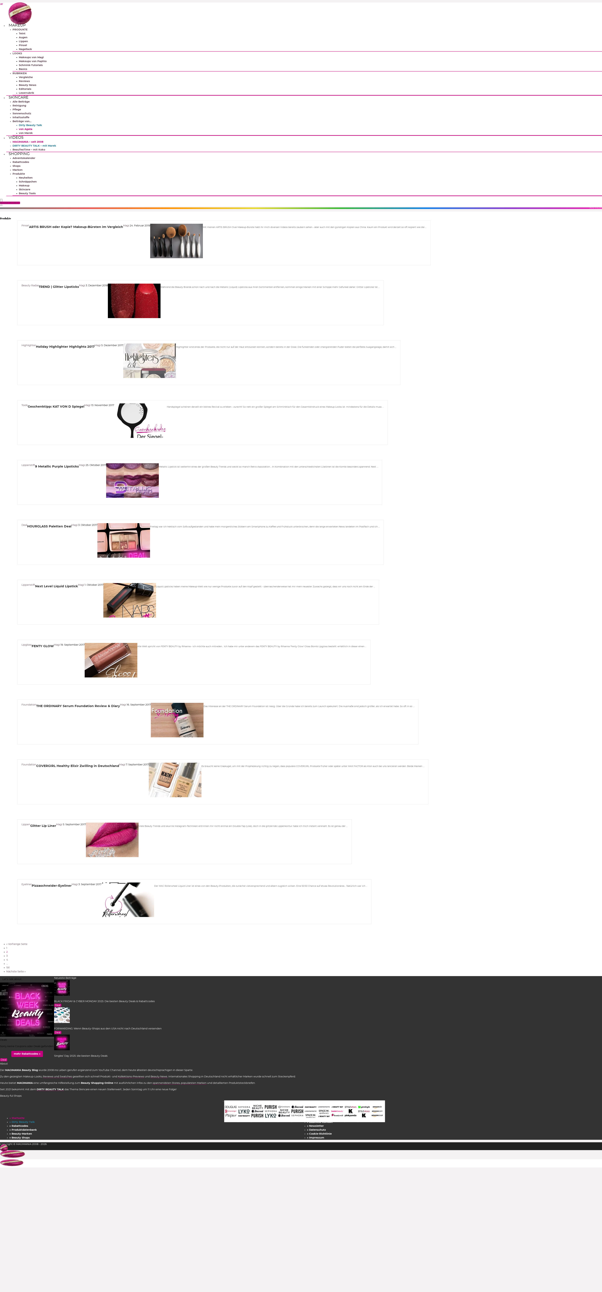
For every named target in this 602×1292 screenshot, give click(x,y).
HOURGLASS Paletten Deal (49, 526)
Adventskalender (24, 158)
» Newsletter (315, 1126)
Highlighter (28, 345)
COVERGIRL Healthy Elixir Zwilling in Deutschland (77, 766)
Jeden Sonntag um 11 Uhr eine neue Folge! (150, 1089)
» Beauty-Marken (20, 1134)
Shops (17, 166)
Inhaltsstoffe (21, 117)
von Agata (25, 129)
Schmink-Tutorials (31, 65)
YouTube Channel (109, 1070)
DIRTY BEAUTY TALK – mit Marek (34, 146)
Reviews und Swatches (57, 1076)
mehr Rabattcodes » (27, 1054)
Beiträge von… (22, 121)
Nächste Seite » (16, 971)
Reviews (24, 81)
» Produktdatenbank (23, 1130)
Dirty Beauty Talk (30, 125)
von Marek (26, 133)
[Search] (1, 205)
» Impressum (315, 1137)
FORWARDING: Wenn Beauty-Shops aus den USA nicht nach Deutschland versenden (108, 1028)
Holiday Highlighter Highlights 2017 (65, 346)
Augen (23, 37)
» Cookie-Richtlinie (319, 1134)
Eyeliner (26, 884)
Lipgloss (26, 645)
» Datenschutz (316, 1130)
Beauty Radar (30, 285)
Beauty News (27, 85)
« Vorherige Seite (16, 944)
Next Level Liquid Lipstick (56, 586)
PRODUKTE (20, 29)
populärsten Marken (193, 1083)
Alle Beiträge (21, 101)
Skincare (18, 97)
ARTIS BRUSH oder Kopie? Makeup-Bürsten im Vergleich (76, 227)
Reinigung (19, 105)
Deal (24, 525)
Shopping (19, 154)
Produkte (19, 174)
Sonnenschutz (22, 113)
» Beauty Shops (19, 1137)
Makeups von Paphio (33, 61)
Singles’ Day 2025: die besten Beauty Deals (81, 1056)
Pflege (17, 109)
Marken (18, 170)
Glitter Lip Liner (43, 825)
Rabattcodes (21, 162)
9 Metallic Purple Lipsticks (57, 466)
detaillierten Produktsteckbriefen (234, 1083)
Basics (23, 69)
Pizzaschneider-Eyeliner (52, 885)
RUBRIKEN (20, 73)
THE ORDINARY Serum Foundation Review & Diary (78, 706)
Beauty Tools (27, 193)
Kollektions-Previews (131, 1076)
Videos (16, 138)
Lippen (23, 41)
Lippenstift (28, 465)
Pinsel (23, 45)
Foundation (28, 704)
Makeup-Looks (32, 1076)
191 (8, 967)
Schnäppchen (28, 181)
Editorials (25, 89)
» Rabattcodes (18, 1126)
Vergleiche (26, 77)
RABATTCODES (10, 203)
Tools (24, 405)
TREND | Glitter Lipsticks (59, 286)
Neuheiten (26, 178)
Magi (126, 225)
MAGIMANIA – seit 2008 (28, 142)
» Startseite (16, 1118)
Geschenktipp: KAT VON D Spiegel (56, 406)
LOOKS (17, 53)
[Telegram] (1, 4)
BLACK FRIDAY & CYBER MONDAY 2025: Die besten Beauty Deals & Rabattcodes (104, 1001)
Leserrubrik (26, 93)
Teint (22, 33)
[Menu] (1, 200)
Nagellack (25, 49)
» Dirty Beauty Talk (22, 1122)
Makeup (17, 25)
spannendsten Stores (166, 1083)
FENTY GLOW (43, 646)
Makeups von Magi (31, 57)
